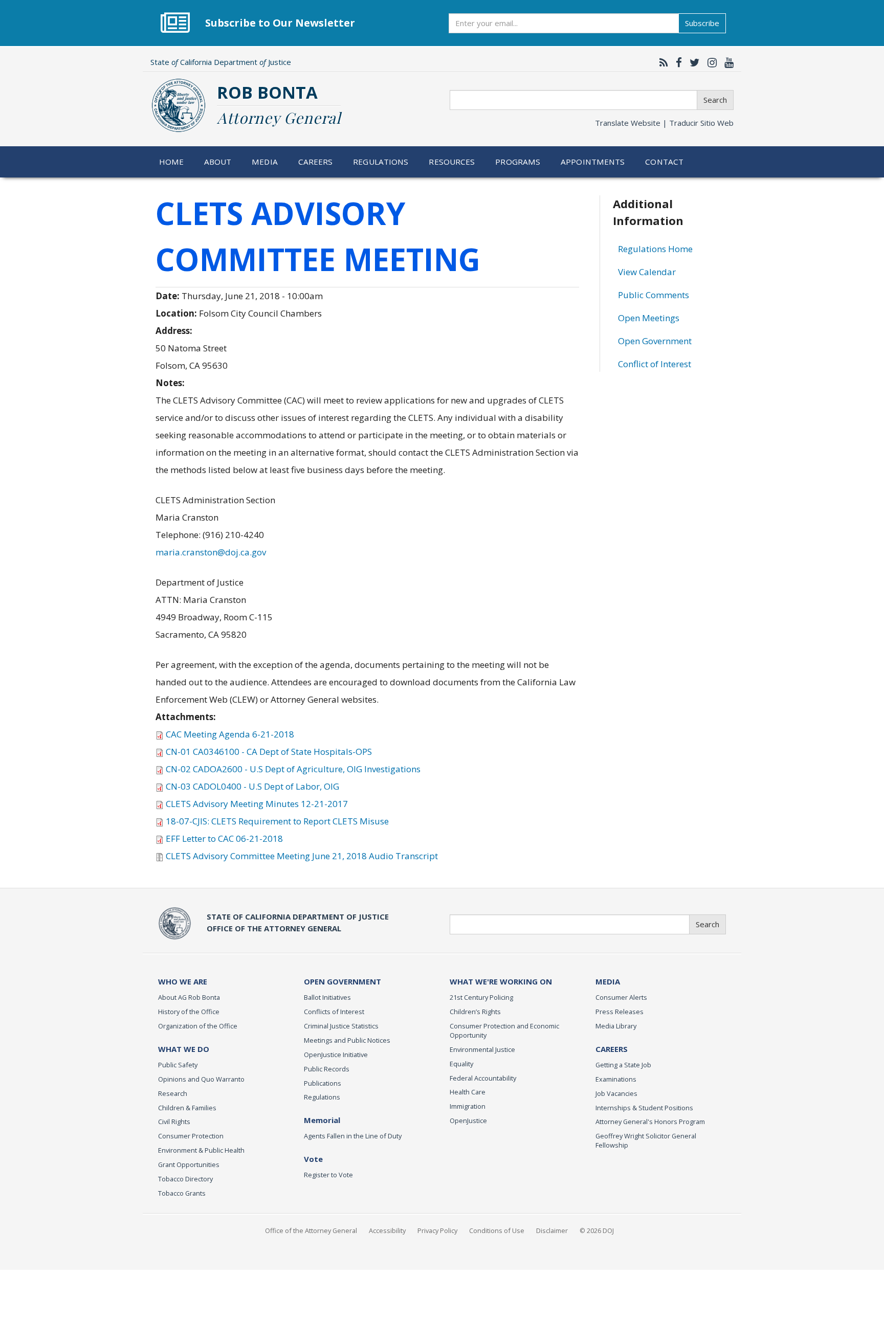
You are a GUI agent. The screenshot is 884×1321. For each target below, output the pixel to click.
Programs (517, 161)
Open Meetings (648, 318)
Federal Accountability (483, 1078)
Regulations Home (655, 249)
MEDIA (607, 981)
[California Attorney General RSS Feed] (661, 62)
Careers (315, 161)
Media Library (615, 1026)
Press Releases (619, 1011)
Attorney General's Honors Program (650, 1121)
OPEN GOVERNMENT (342, 981)
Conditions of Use (496, 1230)
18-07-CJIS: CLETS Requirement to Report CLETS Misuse (277, 821)
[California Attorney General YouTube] (726, 62)
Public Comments (653, 295)
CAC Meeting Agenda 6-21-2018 (230, 734)
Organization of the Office (197, 1026)
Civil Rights (174, 1121)
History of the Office (188, 1011)
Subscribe (702, 23)
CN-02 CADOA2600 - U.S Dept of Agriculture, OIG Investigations (293, 769)
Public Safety (177, 1064)
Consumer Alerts (621, 997)
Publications (322, 1083)
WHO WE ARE (182, 981)
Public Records (326, 1068)
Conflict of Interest (654, 364)
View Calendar (647, 272)
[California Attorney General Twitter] (692, 62)
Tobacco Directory (185, 1178)
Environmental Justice (482, 1049)
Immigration (467, 1106)
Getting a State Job (623, 1064)
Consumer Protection (191, 1135)
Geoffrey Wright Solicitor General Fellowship (645, 1140)
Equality (461, 1063)
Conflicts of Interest (334, 1011)
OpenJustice (468, 1120)
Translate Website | (664, 123)
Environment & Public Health (201, 1150)
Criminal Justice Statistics (341, 1026)
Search (715, 100)
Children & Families (187, 1107)
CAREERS (611, 1049)
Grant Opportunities (188, 1164)
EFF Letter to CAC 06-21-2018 (224, 838)
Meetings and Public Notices (347, 1040)
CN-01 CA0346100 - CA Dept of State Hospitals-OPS (269, 751)
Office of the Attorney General (311, 1230)
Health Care (467, 1091)
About (218, 161)
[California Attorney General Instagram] (709, 62)
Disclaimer (552, 1230)
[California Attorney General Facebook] (676, 62)
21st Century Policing (481, 997)
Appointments (593, 161)
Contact (664, 161)
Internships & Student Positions (644, 1107)
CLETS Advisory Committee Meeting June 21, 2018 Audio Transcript (302, 856)
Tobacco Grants (182, 1193)
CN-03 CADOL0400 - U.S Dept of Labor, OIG (252, 786)
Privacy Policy (437, 1230)
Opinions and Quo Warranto (201, 1079)
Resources (452, 161)
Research (172, 1093)
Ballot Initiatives (327, 997)
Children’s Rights (475, 1011)
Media (265, 161)
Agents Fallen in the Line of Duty (353, 1135)
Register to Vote (328, 1174)
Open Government (655, 341)
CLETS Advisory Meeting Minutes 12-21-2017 (257, 804)
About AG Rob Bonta (189, 997)
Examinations (615, 1079)
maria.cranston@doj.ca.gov (211, 552)
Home (171, 161)
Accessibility (387, 1230)
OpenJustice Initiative (336, 1054)
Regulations (380, 161)
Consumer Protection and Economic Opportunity (504, 1030)
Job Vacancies (616, 1093)
